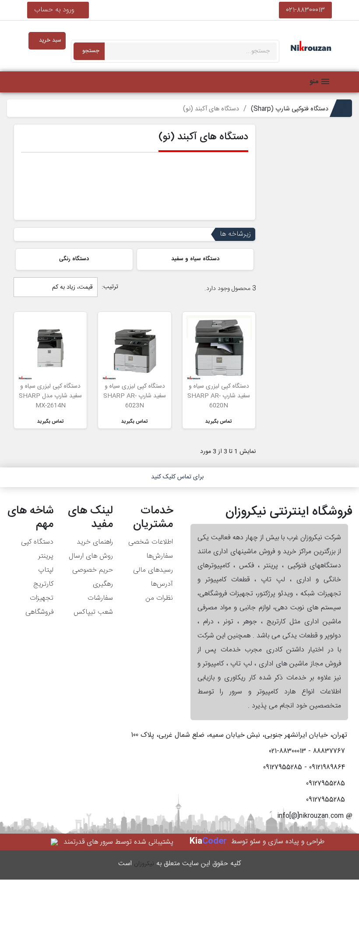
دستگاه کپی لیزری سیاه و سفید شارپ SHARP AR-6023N (134, 396)
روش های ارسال (91, 556)
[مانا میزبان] (55, 842)
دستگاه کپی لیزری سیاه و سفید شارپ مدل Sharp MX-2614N (50, 396)
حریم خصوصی (92, 570)
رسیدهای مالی (153, 570)
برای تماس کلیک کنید (177, 477)
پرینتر (45, 556)
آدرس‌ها (162, 584)
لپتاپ (45, 570)
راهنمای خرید (95, 542)
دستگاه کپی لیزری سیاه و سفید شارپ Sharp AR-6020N (218, 396)
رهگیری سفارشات (100, 591)
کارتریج (43, 584)
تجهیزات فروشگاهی (39, 605)
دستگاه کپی (37, 542)
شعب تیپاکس (93, 612)
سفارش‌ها (159, 556)
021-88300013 (305, 9)
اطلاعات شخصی (150, 542)
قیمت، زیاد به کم (71, 287)
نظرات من (159, 598)
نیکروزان (144, 864)
